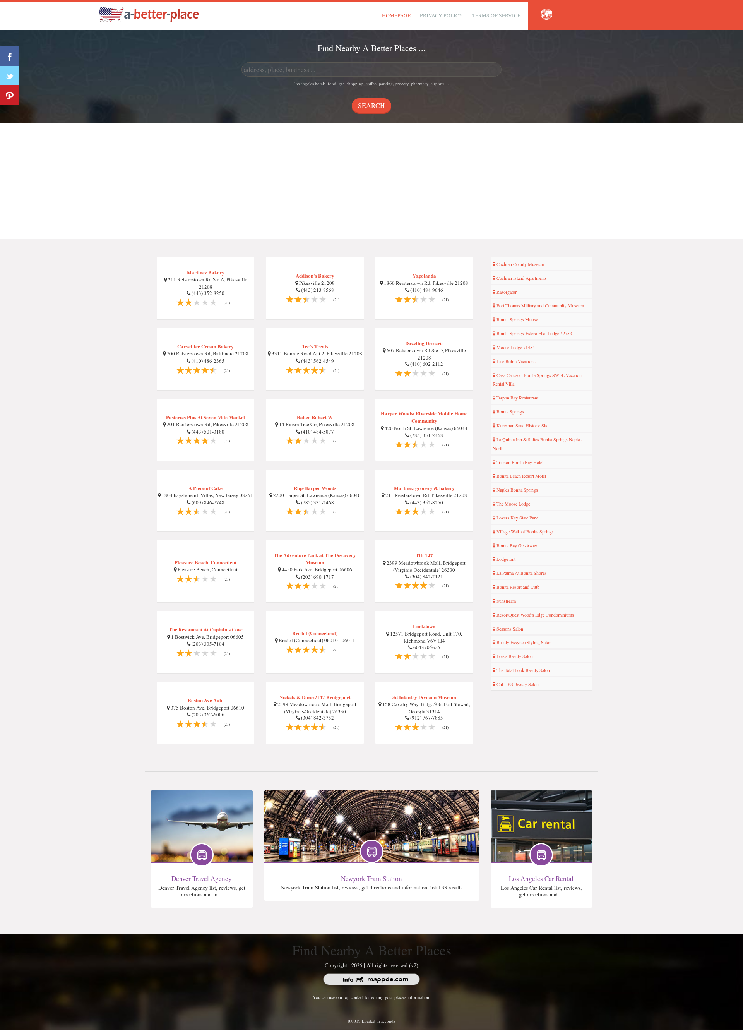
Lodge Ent (505, 559)
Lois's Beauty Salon (514, 656)
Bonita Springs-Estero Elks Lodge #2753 (533, 333)
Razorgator (506, 292)
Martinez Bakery (205, 272)
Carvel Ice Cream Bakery (205, 346)
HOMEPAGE (396, 15)
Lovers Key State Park (516, 517)
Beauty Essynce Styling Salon (523, 642)
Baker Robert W (315, 417)
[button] (546, 14)
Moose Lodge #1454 (515, 347)
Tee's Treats (315, 346)
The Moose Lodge (512, 503)
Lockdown (424, 626)
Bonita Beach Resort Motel (520, 476)
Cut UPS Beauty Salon (517, 684)
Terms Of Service (496, 15)
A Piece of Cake (205, 488)
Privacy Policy (441, 15)
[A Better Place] (149, 14)
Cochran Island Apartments (521, 278)
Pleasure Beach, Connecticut (205, 562)
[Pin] (9, 95)
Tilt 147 (424, 555)
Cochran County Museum (519, 264)
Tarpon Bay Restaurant (516, 397)
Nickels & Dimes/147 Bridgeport (315, 697)
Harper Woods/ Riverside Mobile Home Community (424, 417)
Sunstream (505, 601)
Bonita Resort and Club (517, 587)
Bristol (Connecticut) (314, 633)
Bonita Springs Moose (516, 319)
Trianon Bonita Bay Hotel (519, 462)
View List (202, 807)
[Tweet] (9, 75)
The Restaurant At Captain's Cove (206, 629)
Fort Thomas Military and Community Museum (539, 305)
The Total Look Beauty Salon (522, 670)
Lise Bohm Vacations (515, 361)
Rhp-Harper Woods (315, 488)
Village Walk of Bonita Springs (524, 531)
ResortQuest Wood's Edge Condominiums (534, 615)
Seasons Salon (509, 629)
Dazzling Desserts (424, 343)
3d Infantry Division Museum (424, 697)
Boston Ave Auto (206, 700)
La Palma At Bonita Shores (520, 573)
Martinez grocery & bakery (424, 488)
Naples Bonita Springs (516, 490)
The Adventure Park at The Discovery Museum (315, 558)
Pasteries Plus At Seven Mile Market (205, 417)
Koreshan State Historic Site (521, 425)
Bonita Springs (509, 411)
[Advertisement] (371, 181)
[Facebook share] (9, 56)
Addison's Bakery (315, 275)
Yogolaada (424, 275)
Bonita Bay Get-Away (516, 545)
